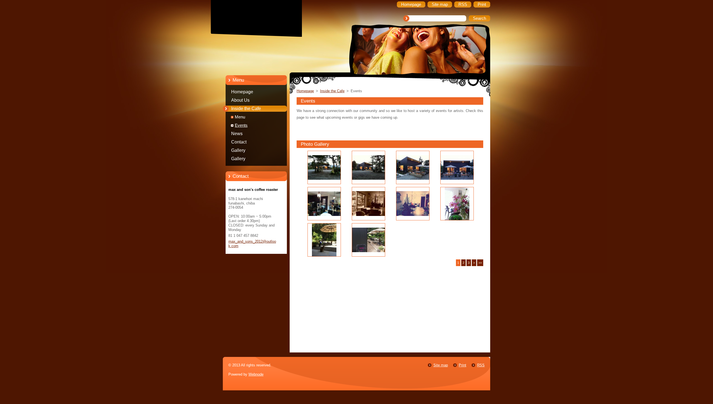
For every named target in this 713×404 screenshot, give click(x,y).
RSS (481, 365)
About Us (240, 100)
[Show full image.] (324, 167)
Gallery (238, 150)
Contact (238, 142)
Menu (240, 117)
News (237, 133)
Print (462, 365)
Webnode (255, 374)
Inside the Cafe (246, 108)
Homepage (242, 91)
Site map (440, 365)
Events (241, 125)
